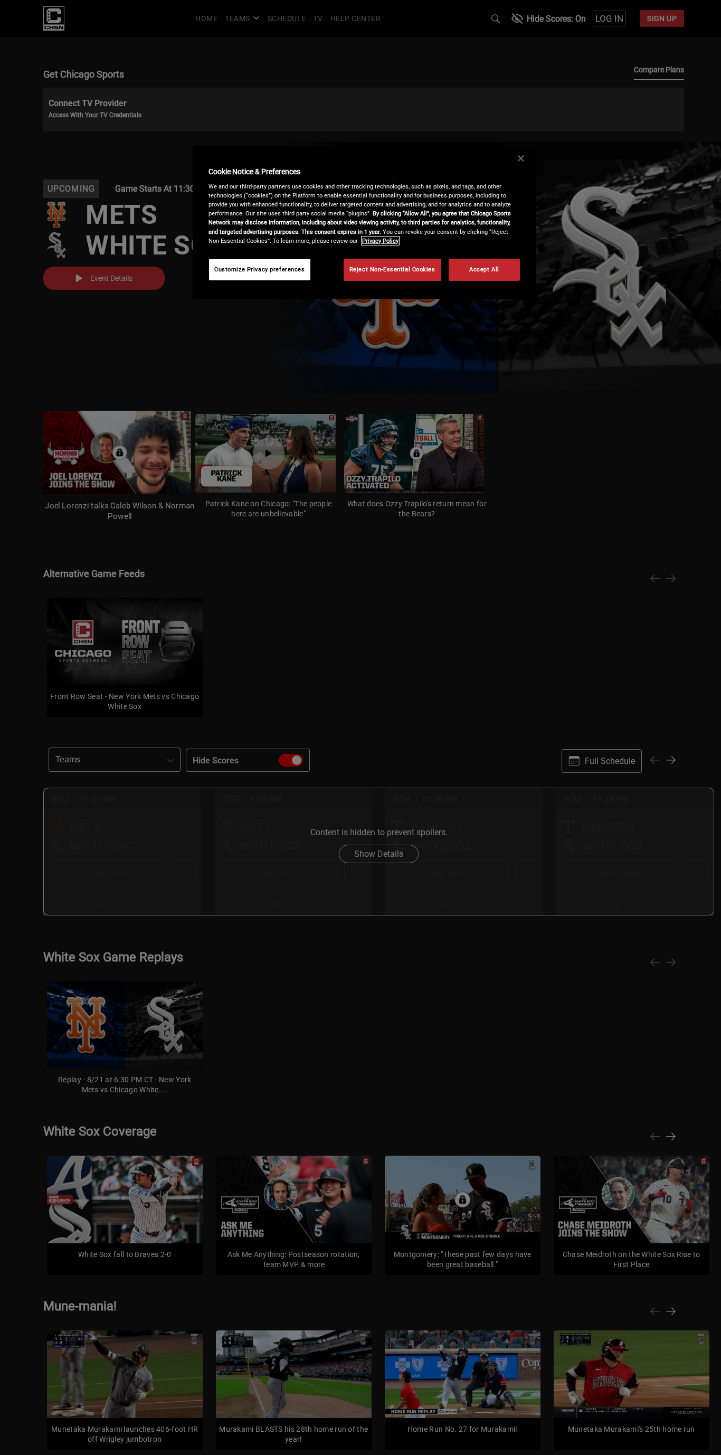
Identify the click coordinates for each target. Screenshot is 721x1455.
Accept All (484, 269)
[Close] (521, 158)
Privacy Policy (380, 240)
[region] (364, 222)
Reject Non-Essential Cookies (392, 269)
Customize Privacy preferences (259, 269)
